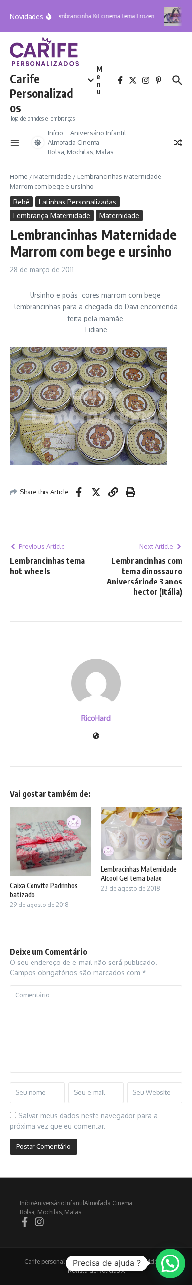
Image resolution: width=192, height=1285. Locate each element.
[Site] (96, 736)
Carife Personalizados (41, 93)
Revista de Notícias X (96, 1270)
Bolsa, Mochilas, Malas (81, 152)
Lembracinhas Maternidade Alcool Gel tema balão (139, 873)
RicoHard (96, 718)
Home (19, 176)
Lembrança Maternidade (51, 215)
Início (55, 133)
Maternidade (52, 176)
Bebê (21, 202)
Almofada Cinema (73, 142)
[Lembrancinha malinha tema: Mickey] (175, 16)
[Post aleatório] (178, 142)
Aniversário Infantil (98, 133)
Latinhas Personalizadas (77, 202)
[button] (170, 1263)
